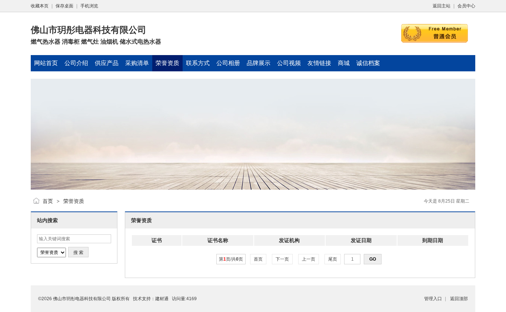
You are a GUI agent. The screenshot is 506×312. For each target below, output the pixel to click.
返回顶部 (459, 298)
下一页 (282, 259)
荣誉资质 (73, 201)
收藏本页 (40, 6)
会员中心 (466, 6)
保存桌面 (64, 6)
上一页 (308, 259)
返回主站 (441, 6)
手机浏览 (89, 6)
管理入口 (433, 298)
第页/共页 (231, 259)
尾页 (332, 259)
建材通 (162, 298)
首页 (48, 201)
